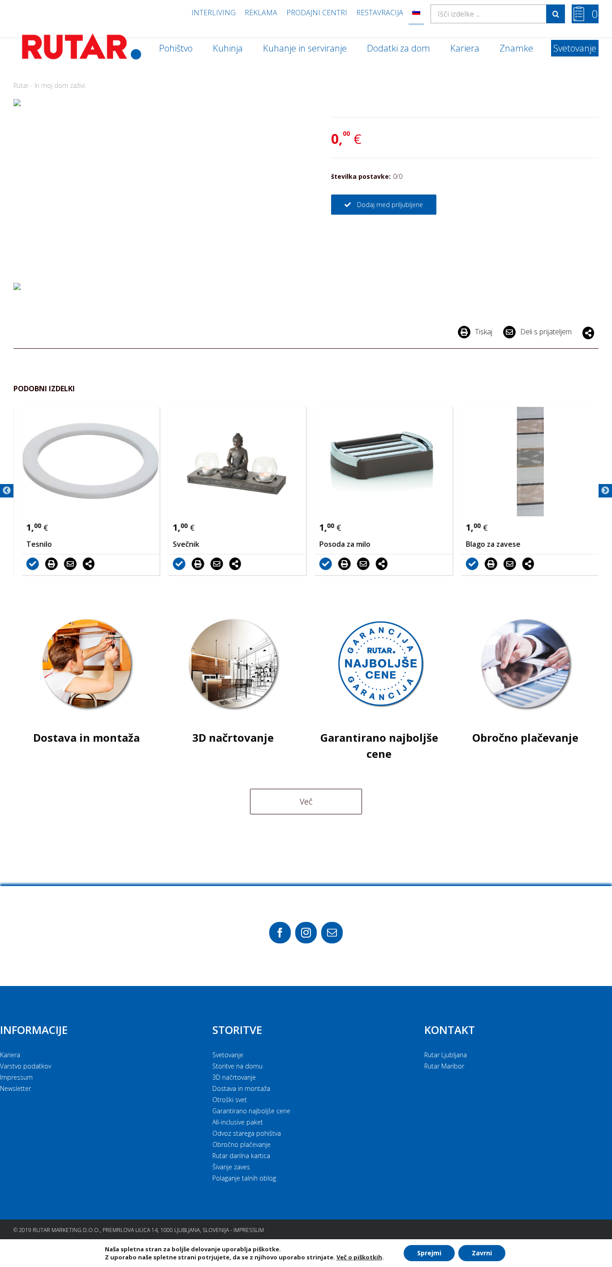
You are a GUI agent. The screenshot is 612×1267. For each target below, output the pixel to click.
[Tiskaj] (49, 563)
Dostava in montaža (241, 1088)
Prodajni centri (316, 12)
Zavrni (482, 1253)
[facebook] (280, 932)
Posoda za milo (340, 544)
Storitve (237, 1029)
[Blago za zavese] (526, 461)
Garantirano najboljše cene (251, 1111)
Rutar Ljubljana (445, 1055)
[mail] (332, 932)
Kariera (10, 1055)
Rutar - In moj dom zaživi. (49, 85)
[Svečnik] (233, 461)
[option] (86, 490)
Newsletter (15, 1088)
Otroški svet (229, 1099)
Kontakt (449, 1029)
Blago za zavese (489, 544)
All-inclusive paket (237, 1122)
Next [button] (605, 490)
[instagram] (306, 932)
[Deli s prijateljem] (68, 563)
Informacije (34, 1029)
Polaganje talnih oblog (244, 1178)
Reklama (261, 12)
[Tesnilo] (86, 461)
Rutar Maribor (444, 1066)
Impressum (16, 1077)
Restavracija (379, 12)
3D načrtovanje (234, 1077)
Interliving (213, 12)
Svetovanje (227, 1055)
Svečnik (182, 544)
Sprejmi (429, 1253)
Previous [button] (6, 490)
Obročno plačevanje (241, 1144)
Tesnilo (35, 544)
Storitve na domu (237, 1066)
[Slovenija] (416, 12)
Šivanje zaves (231, 1167)
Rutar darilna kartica (241, 1155)
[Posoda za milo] (379, 461)
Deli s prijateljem (546, 332)
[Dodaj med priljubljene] (30, 563)
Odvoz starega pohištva (246, 1133)
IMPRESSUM (248, 1230)
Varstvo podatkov (25, 1066)
